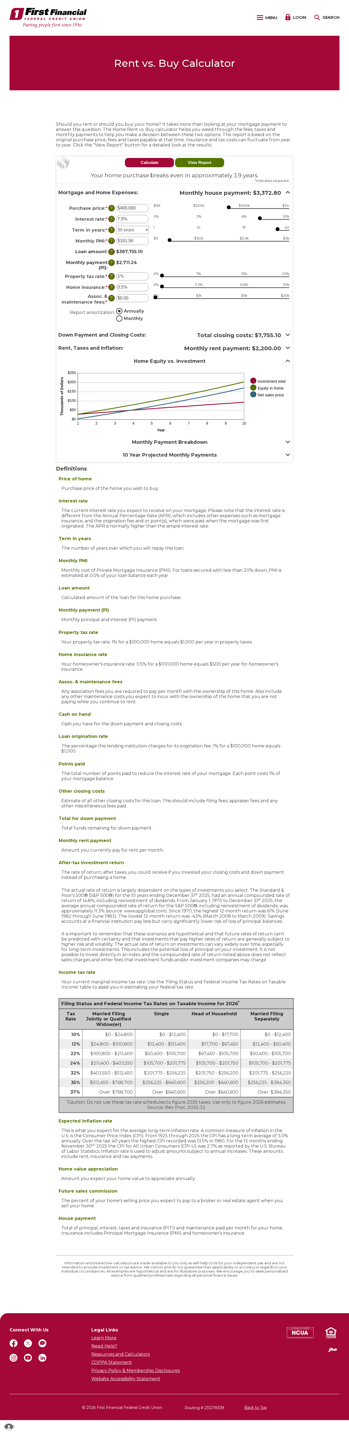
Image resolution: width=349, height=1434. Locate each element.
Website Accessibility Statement (125, 1378)
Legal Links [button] (104, 1330)
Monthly (133, 318)
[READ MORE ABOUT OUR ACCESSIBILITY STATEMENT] (9, 1426)
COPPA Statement (111, 1362)
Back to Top (255, 1407)
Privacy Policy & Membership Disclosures (135, 1370)
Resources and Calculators (120, 1354)
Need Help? (104, 1346)
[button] (174, 192)
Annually (134, 310)
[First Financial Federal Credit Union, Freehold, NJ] (48, 18)
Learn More (103, 1337)
